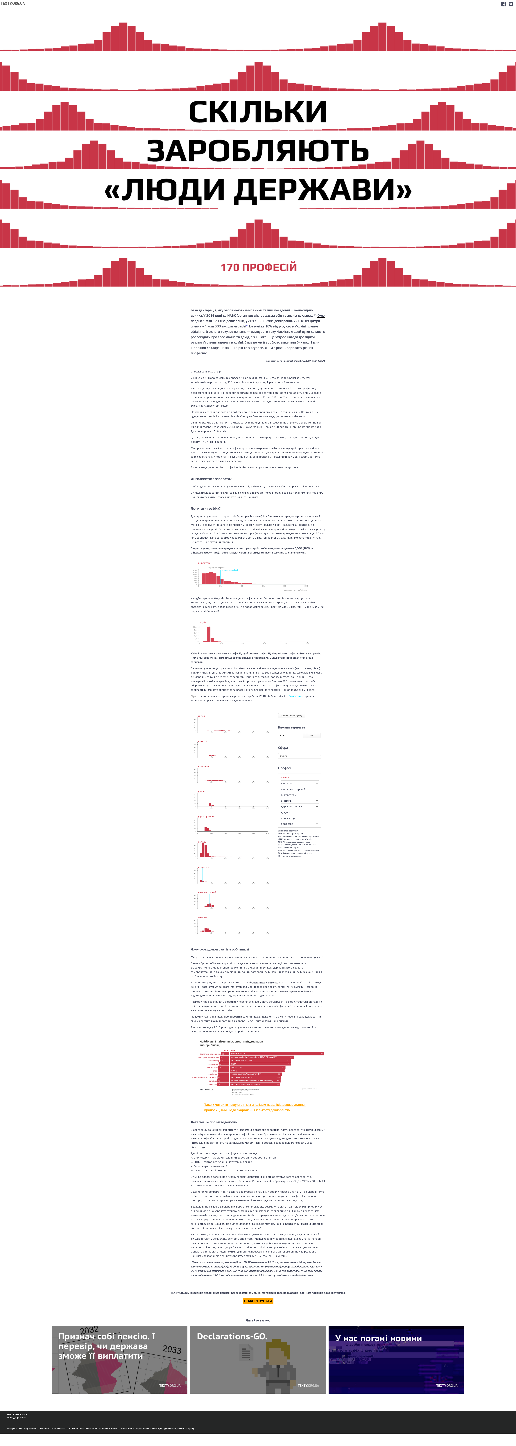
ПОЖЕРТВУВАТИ (258, 1301)
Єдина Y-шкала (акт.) (292, 715)
